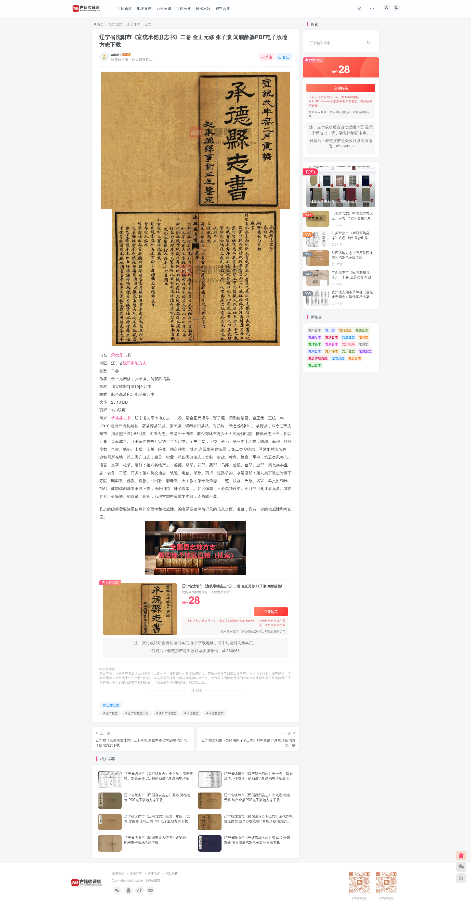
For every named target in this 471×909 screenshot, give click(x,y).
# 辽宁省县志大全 (136, 713)
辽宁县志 (133, 24)
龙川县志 (348, 351)
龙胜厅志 (314, 337)
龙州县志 (314, 351)
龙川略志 (331, 351)
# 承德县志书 (214, 713)
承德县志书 (121, 418)
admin (116, 54)
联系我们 (118, 873)
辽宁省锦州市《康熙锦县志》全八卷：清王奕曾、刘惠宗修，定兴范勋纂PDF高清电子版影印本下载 (158, 778)
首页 (100, 24)
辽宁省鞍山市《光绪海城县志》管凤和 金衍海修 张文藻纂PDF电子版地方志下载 (257, 840)
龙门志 (330, 330)
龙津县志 (314, 344)
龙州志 (363, 344)
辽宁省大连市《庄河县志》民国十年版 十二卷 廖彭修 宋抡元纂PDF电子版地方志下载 (157, 818)
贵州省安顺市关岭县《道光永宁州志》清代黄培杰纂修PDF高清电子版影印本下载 (352, 296)
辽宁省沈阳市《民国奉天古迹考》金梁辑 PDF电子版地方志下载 (155, 840)
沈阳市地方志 (134, 363)
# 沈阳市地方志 (166, 713)
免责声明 (136, 873)
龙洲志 (363, 337)
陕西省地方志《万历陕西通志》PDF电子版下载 (352, 255)
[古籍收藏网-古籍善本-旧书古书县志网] (86, 882)
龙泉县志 (331, 344)
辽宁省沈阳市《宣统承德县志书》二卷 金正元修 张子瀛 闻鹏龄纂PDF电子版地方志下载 (193, 40)
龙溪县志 (331, 337)
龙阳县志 (314, 330)
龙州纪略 (348, 344)
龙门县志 (345, 330)
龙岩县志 (354, 358)
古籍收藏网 (152, 880)
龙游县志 (348, 337)
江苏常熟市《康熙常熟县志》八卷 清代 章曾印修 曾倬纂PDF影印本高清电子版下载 (352, 240)
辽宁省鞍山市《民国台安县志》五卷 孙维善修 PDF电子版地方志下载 (157, 797)
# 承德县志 (191, 713)
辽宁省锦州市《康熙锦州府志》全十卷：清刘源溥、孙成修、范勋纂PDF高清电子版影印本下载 (258, 778)
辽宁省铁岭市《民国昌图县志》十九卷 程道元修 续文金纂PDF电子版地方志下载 (257, 797)
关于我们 (154, 873)
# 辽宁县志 (110, 713)
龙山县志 (314, 365)
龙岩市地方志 (317, 358)
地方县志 (115, 24)
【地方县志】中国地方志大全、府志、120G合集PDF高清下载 (353, 218)
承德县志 (119, 355)
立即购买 (271, 611)
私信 (286, 56)
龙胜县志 (361, 330)
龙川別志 (365, 351)
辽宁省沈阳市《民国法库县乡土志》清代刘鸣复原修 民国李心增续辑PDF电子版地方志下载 (258, 821)
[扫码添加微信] (461, 867)
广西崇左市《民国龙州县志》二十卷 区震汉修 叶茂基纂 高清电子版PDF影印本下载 (353, 279)
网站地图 (172, 873)
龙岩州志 (338, 358)
